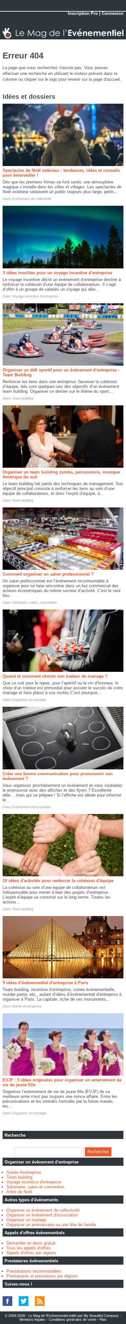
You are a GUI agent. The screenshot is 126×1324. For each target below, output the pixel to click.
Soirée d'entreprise (26, 1006)
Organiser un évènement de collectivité (42, 1210)
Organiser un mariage (29, 700)
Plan (103, 1319)
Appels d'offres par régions (31, 1252)
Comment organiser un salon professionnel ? (48, 574)
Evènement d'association (31, 807)
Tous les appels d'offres (28, 1248)
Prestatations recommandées (33, 1271)
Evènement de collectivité (32, 199)
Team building (22, 398)
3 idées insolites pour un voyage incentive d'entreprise (57, 272)
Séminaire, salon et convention (35, 1186)
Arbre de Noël (19, 1191)
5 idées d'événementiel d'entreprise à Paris (45, 982)
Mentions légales (32, 1319)
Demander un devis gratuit (31, 1243)
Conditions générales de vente (72, 1319)
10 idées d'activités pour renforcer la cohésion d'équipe (58, 880)
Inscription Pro (83, 13)
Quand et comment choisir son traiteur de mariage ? (55, 676)
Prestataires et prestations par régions (42, 1276)
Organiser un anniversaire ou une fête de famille (51, 1224)
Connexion (112, 13)
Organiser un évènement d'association (42, 1215)
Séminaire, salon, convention (34, 602)
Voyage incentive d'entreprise (35, 296)
